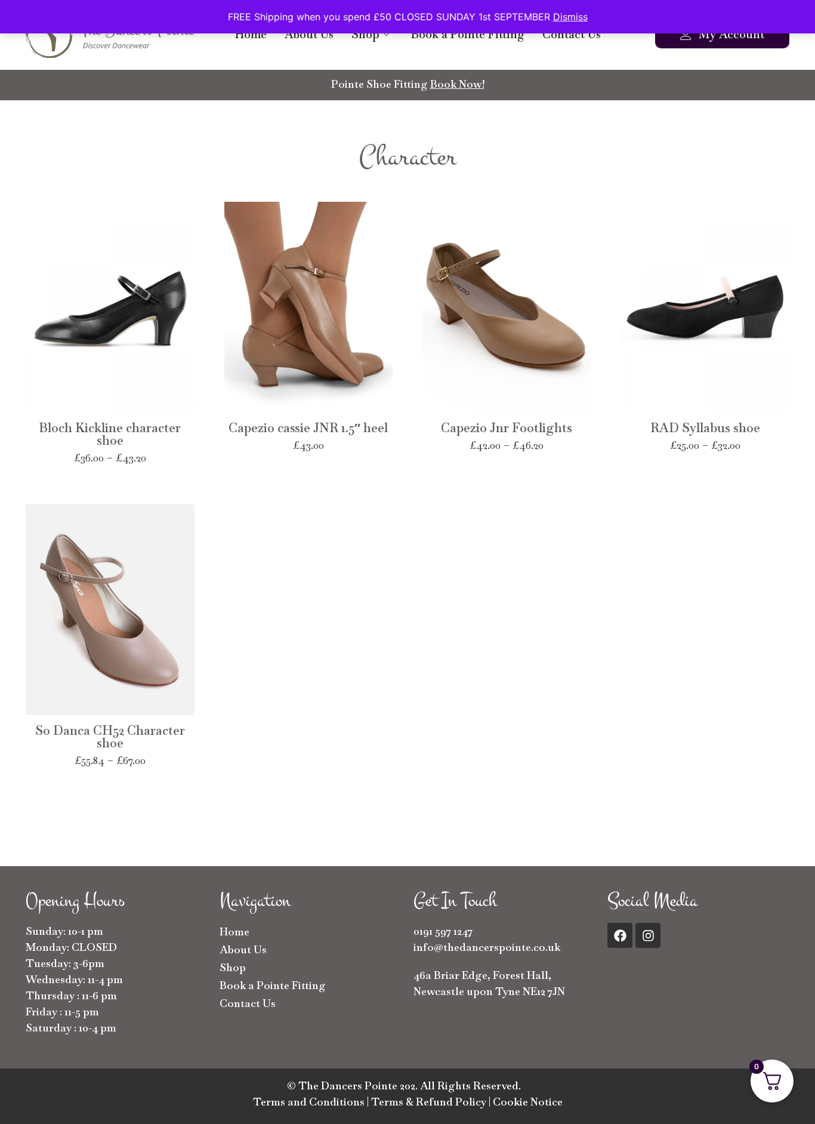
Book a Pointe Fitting (467, 34)
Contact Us (571, 34)
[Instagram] (647, 935)
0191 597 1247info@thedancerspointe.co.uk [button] (486, 939)
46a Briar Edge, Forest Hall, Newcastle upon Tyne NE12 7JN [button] (489, 983)
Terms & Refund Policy (428, 1101)
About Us (309, 34)
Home (251, 34)
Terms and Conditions (309, 1101)
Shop (365, 34)
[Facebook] (619, 935)
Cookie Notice (528, 1101)
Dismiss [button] (570, 17)
